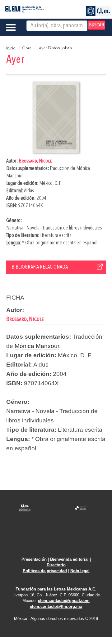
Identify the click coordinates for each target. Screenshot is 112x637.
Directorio (56, 565)
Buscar (96, 25)
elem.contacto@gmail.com (64, 600)
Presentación (34, 559)
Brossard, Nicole (35, 161)
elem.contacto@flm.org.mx (56, 606)
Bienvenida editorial (69, 559)
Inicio (11, 48)
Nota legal (80, 570)
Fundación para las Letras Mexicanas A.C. (56, 589)
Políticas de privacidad (45, 570)
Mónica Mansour (37, 346)
